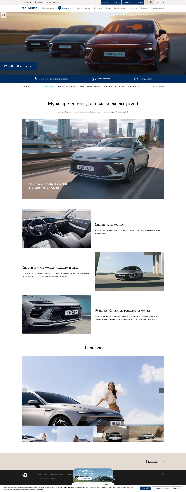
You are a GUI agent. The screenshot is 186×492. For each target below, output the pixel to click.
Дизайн (89, 86)
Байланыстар (42, 474)
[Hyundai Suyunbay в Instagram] (151, 2)
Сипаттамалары (133, 86)
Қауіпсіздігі (108, 86)
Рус (163, 2)
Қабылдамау (176, 488)
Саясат (76, 487)
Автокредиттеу (71, 86)
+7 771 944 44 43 (137, 2)
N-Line (81, 86)
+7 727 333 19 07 (115, 2)
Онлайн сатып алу (157, 8)
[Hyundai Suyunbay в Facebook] (147, 2)
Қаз (158, 2)
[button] (161, 390)
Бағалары (60, 86)
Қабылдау (145, 488)
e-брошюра (160, 86)
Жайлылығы (120, 86)
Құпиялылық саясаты (57, 474)
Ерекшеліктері (49, 86)
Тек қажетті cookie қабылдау (161, 488)
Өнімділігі (98, 86)
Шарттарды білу (85, 478)
